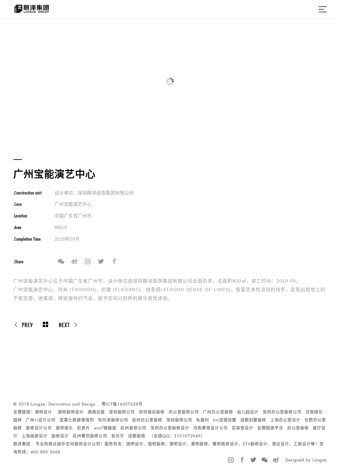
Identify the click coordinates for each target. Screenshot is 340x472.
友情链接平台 (270, 428)
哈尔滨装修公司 (113, 420)
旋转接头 (64, 428)
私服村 (202, 420)
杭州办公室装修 (147, 420)
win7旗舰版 (105, 428)
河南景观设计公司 (210, 428)
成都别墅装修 (253, 420)
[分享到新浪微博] (74, 261)
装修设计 (60, 436)
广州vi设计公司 (40, 420)
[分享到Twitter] (101, 261)
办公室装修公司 (184, 412)
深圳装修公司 (122, 412)
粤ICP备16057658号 (122, 404)
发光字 (117, 436)
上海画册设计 (34, 436)
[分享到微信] (61, 261)
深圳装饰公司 (179, 420)
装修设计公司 (39, 428)
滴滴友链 (96, 412)
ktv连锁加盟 (224, 420)
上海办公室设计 (285, 420)
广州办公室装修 (218, 412)
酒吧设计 (43, 412)
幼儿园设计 (248, 412)
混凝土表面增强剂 (76, 420)
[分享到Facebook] (114, 261)
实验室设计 (242, 428)
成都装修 (136, 436)
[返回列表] (46, 325)
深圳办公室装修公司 (282, 412)
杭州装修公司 (133, 428)
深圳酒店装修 (152, 412)
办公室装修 (298, 428)
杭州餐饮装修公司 (90, 436)
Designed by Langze (306, 460)
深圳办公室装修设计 (169, 428)
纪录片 (83, 428)
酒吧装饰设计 (71, 412)
